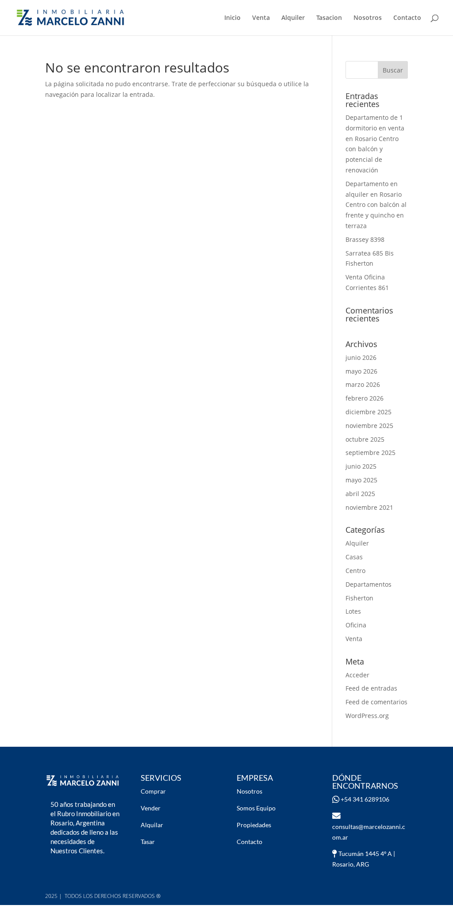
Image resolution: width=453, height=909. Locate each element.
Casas (354, 557)
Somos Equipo (256, 808)
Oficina (356, 625)
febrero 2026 (365, 398)
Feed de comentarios (376, 702)
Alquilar (152, 825)
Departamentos (369, 584)
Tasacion (329, 18)
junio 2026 (361, 357)
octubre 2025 (365, 439)
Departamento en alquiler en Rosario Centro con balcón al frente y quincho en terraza (376, 205)
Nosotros (367, 18)
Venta (261, 18)
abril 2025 (360, 493)
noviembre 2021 (369, 507)
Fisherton (359, 598)
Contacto (407, 18)
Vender (151, 808)
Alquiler (293, 18)
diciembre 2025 (369, 412)
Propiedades (254, 825)
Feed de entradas (371, 688)
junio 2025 (361, 466)
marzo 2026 (363, 384)
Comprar (153, 791)
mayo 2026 (361, 371)
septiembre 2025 (370, 452)
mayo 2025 (361, 480)
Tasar (148, 841)
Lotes (353, 611)
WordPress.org (367, 715)
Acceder (357, 675)
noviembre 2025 (369, 425)
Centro (355, 570)
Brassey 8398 (365, 239)
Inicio (232, 18)
